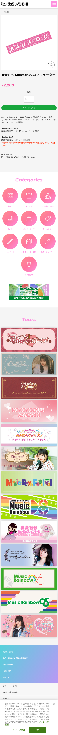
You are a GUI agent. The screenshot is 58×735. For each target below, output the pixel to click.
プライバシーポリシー (11, 686)
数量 (29, 92)
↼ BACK (5, 12)
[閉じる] (54, 704)
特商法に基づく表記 (10, 692)
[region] (29, 717)
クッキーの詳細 (18, 730)
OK (37, 730)
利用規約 (6, 698)
